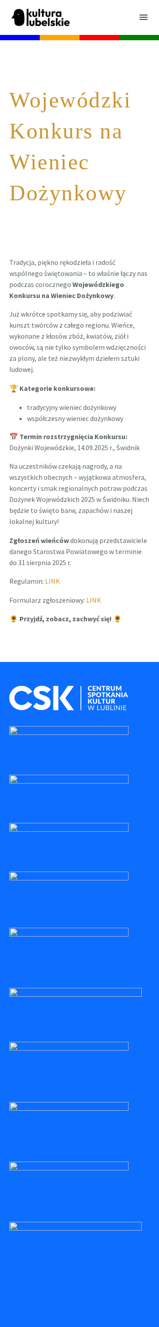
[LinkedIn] (66, 654)
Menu (144, 17)
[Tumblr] (53, 654)
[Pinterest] (40, 654)
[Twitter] (27, 654)
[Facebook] (15, 654)
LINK (52, 581)
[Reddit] (79, 654)
